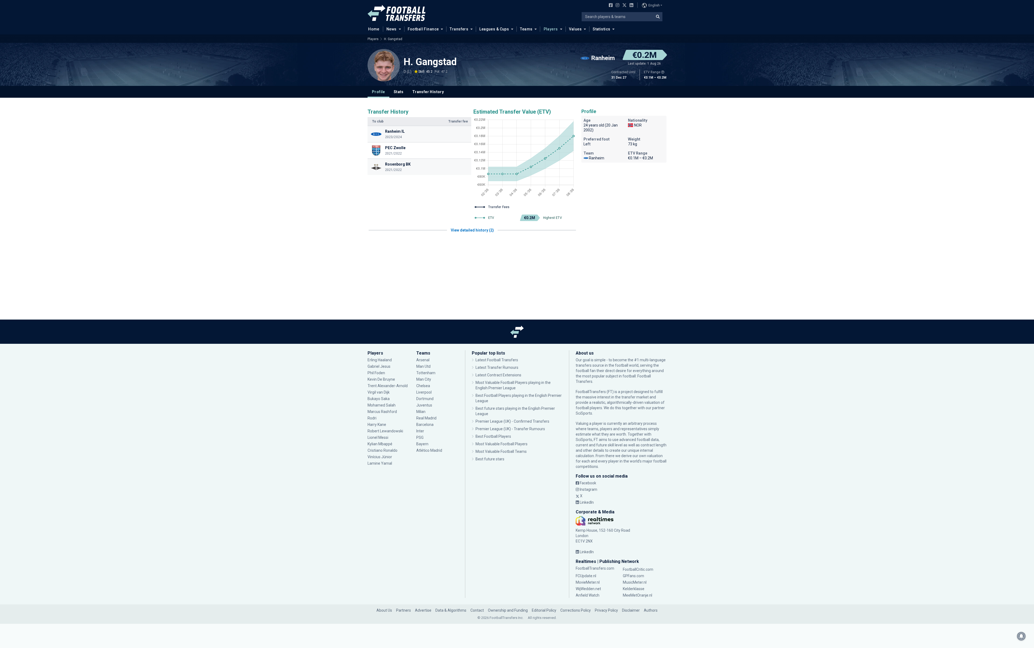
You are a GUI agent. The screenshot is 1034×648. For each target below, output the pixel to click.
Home (373, 29)
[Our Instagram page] (616, 6)
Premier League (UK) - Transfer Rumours (510, 429)
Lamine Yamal (380, 463)
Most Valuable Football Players (502, 444)
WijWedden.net (588, 589)
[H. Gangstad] (384, 65)
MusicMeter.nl (635, 582)
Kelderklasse (633, 589)
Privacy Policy (606, 610)
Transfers (459, 29)
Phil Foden (376, 373)
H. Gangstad (393, 39)
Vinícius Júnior (380, 457)
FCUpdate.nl (586, 576)
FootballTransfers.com (595, 568)
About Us (384, 610)
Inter (420, 431)
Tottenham (425, 373)
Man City (423, 379)
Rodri (372, 418)
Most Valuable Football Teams (501, 451)
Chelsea (423, 386)
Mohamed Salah (382, 405)
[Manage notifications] (1021, 636)
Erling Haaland (380, 360)
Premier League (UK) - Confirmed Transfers (512, 421)
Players (551, 29)
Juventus (424, 405)
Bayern (422, 444)
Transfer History (428, 92)
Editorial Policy (544, 610)
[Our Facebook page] (610, 6)
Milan (420, 411)
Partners (403, 610)
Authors (651, 610)
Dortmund (425, 399)
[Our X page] (623, 6)
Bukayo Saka (379, 399)
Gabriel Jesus (379, 366)
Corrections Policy (575, 610)
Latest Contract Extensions (498, 375)
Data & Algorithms (450, 610)
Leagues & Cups (494, 29)
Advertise (423, 610)
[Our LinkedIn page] (630, 6)
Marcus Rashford (382, 411)
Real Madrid (426, 418)
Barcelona (425, 424)
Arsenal (422, 360)
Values (575, 29)
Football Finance (423, 29)
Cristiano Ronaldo (382, 450)
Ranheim (596, 158)
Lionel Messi (378, 437)
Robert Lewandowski (385, 431)
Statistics (601, 29)
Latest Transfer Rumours (497, 367)
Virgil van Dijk (379, 392)
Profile (378, 92)
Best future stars (490, 459)
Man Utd (423, 366)
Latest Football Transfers (497, 360)
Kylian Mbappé (380, 444)
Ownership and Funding (508, 610)
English (654, 5)
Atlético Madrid (429, 450)
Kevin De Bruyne (381, 379)
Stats (399, 92)
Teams (526, 29)
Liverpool (424, 392)
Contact (477, 610)
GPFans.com (633, 576)
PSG (420, 437)
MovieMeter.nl (588, 582)
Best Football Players (493, 436)
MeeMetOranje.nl (637, 595)
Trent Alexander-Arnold (388, 386)
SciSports (584, 413)
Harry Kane (377, 424)
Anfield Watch (587, 595)
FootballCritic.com (638, 569)
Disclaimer (631, 610)
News (391, 29)
